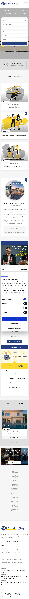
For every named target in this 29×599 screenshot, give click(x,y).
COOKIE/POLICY (17, 594)
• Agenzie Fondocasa (21, 549)
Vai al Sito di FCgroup (14, 462)
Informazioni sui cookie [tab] (21, 274)
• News (2, 559)
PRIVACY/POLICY (10, 594)
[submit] (14, 43)
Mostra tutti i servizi (14, 174)
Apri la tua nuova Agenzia (14, 341)
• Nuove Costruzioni (15, 552)
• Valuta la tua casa (5, 562)
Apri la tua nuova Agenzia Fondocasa (11, 541)
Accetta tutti (15, 319)
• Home (2, 549)
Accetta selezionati (14, 323)
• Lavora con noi (9, 559)
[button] (3, 46)
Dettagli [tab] (11, 274)
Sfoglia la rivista (14, 228)
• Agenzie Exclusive (5, 552)
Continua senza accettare (14, 328)
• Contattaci (19, 562)
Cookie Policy (22, 292)
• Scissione (13, 562)
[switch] (25, 303)
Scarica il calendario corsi (14, 392)
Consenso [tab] (4, 274)
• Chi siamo (8, 549)
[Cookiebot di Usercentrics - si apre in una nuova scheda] (21, 269)
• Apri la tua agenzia (18, 559)
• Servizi (13, 549)
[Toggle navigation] (26, 3)
